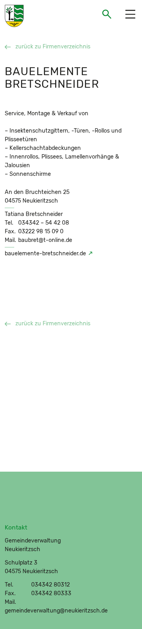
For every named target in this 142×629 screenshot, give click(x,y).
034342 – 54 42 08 (43, 223)
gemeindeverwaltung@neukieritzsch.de (56, 610)
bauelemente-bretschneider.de (45, 253)
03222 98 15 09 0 (41, 231)
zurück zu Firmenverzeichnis (52, 46)
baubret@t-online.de (45, 240)
